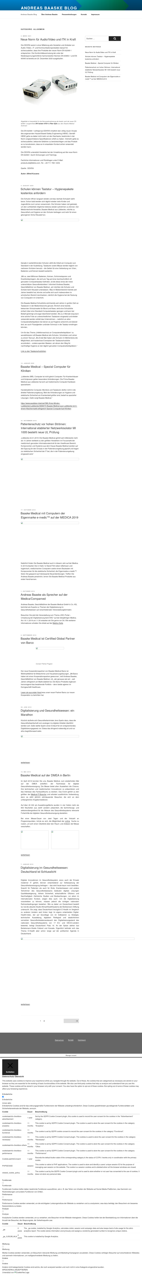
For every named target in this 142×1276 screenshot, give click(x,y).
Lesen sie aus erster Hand (31, 692)
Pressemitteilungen (69, 14)
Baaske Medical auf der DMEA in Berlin (45, 775)
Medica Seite (58, 623)
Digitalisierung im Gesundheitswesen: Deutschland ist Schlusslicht (44, 869)
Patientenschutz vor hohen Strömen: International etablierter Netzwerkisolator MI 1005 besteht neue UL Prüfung (48, 428)
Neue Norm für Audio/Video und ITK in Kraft (48, 39)
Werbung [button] (5, 1244)
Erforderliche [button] (7, 1094)
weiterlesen (25, 762)
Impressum (95, 14)
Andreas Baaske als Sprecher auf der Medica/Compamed (44, 596)
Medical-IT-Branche (38, 794)
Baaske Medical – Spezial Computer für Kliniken (45, 368)
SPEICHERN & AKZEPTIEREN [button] (15, 1269)
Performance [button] (7, 1194)
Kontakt (84, 14)
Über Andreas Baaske (49, 14)
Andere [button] (5, 1258)
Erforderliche (7, 1099)
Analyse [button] (5, 1208)
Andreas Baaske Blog (49, 8)
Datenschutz (59, 1040)
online (67, 821)
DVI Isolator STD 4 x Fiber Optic (46, 123)
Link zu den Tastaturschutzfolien (33, 351)
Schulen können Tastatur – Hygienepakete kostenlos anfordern (47, 191)
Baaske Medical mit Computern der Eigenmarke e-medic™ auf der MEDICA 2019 (49, 515)
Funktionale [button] (6, 1180)
